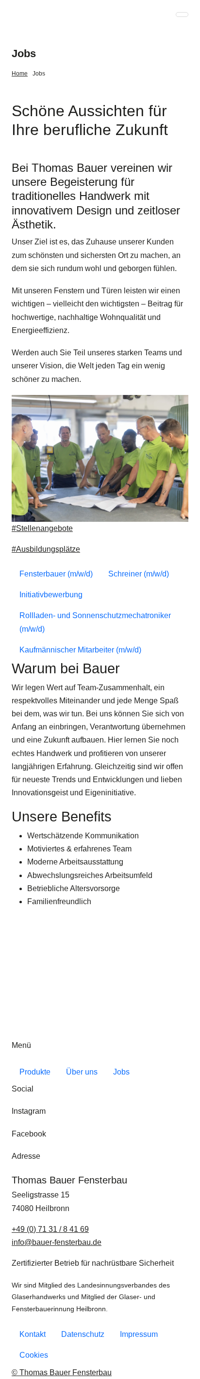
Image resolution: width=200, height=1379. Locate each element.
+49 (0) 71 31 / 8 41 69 (50, 1229)
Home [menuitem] (20, 73)
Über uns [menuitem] (82, 1072)
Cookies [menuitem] (33, 1355)
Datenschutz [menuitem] (82, 1334)
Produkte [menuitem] (34, 1072)
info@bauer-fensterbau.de (56, 1242)
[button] (182, 14)
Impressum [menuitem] (139, 1334)
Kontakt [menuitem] (32, 1334)
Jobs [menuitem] (39, 73)
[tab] (56, 573)
